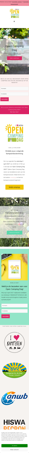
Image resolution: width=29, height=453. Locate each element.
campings (13, 177)
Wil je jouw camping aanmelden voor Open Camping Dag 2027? (14, 110)
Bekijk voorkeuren (14, 449)
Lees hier (16, 224)
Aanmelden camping (17, 1)
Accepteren (14, 445)
